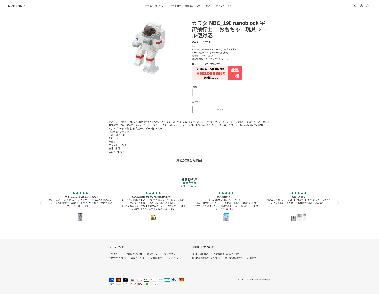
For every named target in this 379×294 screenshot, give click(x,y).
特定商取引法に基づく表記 (227, 254)
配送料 (195, 59)
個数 (194, 86)
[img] (189, 182)
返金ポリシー (171, 254)
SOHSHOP (16, 5)
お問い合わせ (173, 258)
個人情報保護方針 (234, 258)
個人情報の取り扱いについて (206, 258)
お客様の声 (156, 258)
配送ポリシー (153, 254)
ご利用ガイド (115, 254)
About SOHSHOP (200, 254)
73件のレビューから (189, 186)
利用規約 (251, 258)
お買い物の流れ (134, 254)
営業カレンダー (139, 258)
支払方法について (118, 258)
